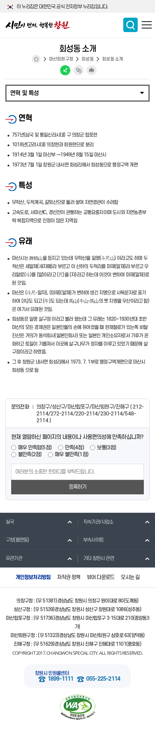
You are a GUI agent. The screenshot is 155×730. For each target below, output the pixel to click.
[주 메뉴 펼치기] (147, 25)
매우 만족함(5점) (35, 448)
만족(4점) (74, 448)
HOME (36, 59)
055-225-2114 (103, 679)
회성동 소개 (112, 59)
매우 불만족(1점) (71, 454)
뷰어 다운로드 (100, 577)
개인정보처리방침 (33, 577)
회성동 (87, 59)
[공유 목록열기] (65, 70)
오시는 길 (130, 577)
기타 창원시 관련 (98, 558)
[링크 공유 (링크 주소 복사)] (79, 70)
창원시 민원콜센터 (52, 673)
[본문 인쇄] (92, 70)
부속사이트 (93, 540)
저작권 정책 (68, 577)
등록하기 (78, 487)
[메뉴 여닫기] (77, 93)
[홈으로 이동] (38, 25)
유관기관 (14, 558)
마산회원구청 (61, 59)
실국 (10, 522)
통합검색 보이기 (130, 25)
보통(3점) (106, 448)
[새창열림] (77, 707)
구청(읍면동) (17, 540)
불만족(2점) (29, 454)
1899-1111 (61, 679)
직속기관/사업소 (98, 522)
